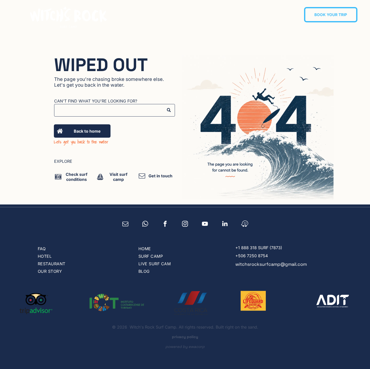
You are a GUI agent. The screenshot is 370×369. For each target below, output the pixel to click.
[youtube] (205, 224)
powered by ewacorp (185, 346)
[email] (125, 224)
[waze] (244, 224)
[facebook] (165, 224)
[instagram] (185, 224)
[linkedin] (225, 224)
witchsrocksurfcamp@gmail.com (271, 264)
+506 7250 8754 (251, 255)
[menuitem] (156, 14)
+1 (237, 247)
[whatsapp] (145, 224)
